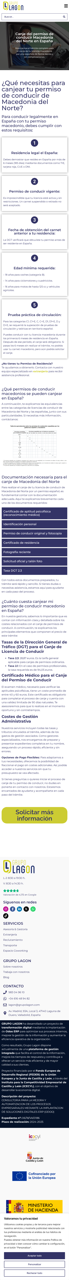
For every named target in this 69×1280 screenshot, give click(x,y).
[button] (66, 6)
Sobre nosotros (13, 966)
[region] (34, 1246)
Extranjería (10, 934)
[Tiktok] (5, 915)
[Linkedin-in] (19, 909)
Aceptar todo (35, 1255)
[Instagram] (5, 909)
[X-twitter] (26, 909)
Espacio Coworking (15, 950)
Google (32, 894)
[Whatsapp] (33, 909)
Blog (6, 977)
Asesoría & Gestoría (15, 929)
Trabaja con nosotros (16, 971)
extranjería (40, 371)
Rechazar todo (34, 1273)
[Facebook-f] (12, 909)
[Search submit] (64, 17)
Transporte (10, 945)
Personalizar (34, 1264)
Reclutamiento (13, 939)
